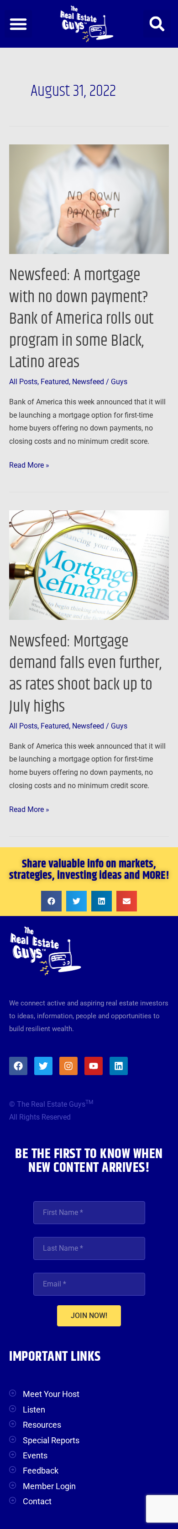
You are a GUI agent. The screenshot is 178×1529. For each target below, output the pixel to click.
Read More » (29, 464)
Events (35, 1455)
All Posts (23, 382)
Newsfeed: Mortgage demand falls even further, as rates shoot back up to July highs (85, 674)
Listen (34, 1409)
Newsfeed (88, 382)
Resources (42, 1425)
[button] (18, 24)
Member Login (49, 1486)
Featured (55, 382)
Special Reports (51, 1440)
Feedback (40, 1470)
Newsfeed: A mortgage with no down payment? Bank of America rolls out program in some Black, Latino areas (81, 319)
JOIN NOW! (89, 1315)
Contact (37, 1501)
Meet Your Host (51, 1394)
